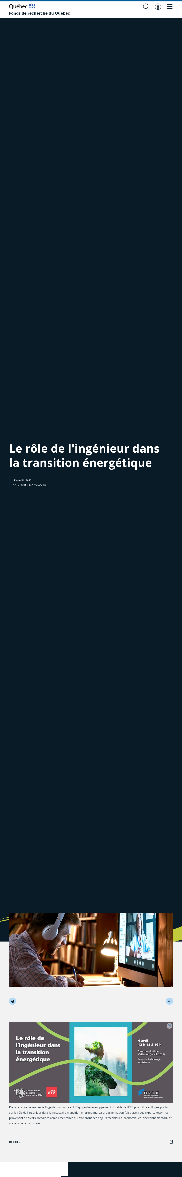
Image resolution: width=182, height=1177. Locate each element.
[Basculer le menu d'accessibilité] (158, 7)
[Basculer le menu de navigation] (170, 7)
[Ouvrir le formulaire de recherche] (146, 7)
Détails (14, 1142)
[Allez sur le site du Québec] (22, 6)
